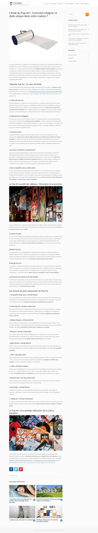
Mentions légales (57, 530)
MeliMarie (71, 58)
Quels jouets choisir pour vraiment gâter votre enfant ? (77, 43)
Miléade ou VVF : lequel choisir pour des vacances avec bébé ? (77, 30)
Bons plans (54, 3)
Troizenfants (43, 530)
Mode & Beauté (85, 3)
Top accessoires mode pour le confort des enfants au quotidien (78, 39)
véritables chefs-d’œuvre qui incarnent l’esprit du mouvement (46, 91)
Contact (62, 530)
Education (60, 3)
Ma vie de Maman (69, 3)
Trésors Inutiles (72, 61)
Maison (77, 3)
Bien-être (47, 3)
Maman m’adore (72, 55)
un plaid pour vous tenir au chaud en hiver (45, 460)
